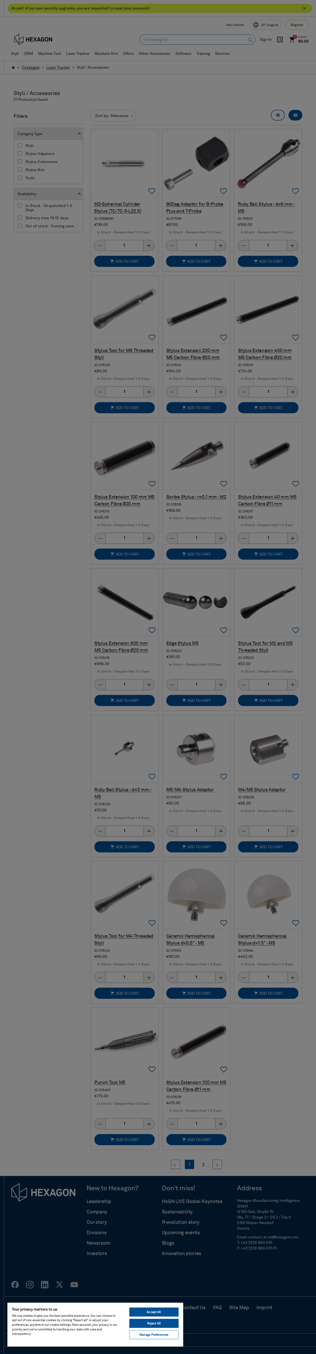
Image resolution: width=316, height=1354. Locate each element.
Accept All (154, 1312)
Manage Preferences (153, 1334)
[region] (95, 1324)
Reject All (154, 1323)
